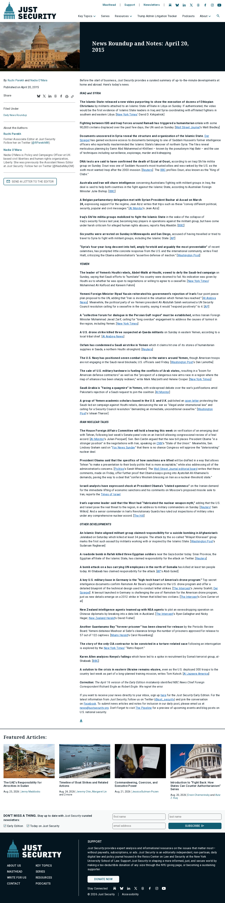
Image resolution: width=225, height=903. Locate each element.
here (163, 695)
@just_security (164, 699)
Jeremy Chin (83, 791)
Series (105, 16)
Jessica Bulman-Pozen (145, 791)
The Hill (139, 515)
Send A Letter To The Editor (33, 181)
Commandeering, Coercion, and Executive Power (136, 784)
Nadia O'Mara (38, 80)
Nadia (13, 150)
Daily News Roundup (15, 115)
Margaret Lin (99, 791)
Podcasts (188, 16)
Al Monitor (136, 208)
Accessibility (130, 894)
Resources (122, 16)
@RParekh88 (40, 142)
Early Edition (15, 826)
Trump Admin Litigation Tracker (157, 16)
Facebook (90, 703)
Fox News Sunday (123, 447)
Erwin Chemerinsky (199, 795)
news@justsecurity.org (94, 708)
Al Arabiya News (113, 336)
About (203, 16)
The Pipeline (144, 708)
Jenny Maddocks (30, 791)
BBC (163, 170)
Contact (13, 883)
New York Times (127, 114)
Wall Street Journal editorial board (175, 469)
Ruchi (12, 134)
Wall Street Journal (188, 127)
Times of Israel (111, 494)
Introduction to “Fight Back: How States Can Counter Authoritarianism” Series (196, 786)
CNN (159, 443)
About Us (14, 865)
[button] (218, 16)
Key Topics (85, 16)
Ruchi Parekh (16, 80)
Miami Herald (119, 635)
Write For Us (16, 877)
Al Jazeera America (196, 673)
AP (173, 238)
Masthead (109, 5)
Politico (119, 469)
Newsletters (152, 5)
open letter (192, 400)
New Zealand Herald (102, 618)
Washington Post (189, 255)
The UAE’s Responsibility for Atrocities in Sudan (23, 784)
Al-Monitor (97, 439)
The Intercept (181, 588)
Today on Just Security (44, 826)
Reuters (147, 170)
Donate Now (103, 879)
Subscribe (192, 825)
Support (129, 5)
